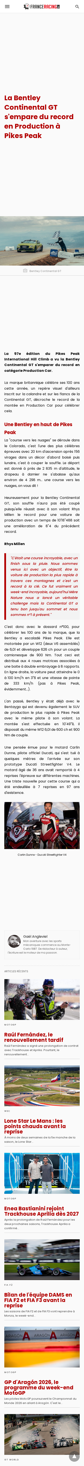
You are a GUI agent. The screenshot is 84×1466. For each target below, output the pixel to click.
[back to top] (74, 1456)
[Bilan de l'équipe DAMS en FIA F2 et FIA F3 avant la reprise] (42, 1259)
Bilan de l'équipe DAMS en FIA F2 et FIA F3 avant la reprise (38, 1300)
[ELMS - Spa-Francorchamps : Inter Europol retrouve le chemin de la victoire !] (42, 1434)
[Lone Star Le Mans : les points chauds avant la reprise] (42, 1085)
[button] (42, 825)
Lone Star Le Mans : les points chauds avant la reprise (35, 1126)
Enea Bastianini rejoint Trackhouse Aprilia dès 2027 (41, 1211)
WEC (7, 1111)
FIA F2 (8, 1285)
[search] (77, 6)
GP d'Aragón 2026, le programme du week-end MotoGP (38, 1387)
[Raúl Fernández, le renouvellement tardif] (42, 999)
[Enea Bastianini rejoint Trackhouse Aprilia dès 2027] (42, 1173)
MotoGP (10, 1024)
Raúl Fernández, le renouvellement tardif (33, 1037)
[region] (42, 49)
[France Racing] (42, 6)
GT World (11, 1459)
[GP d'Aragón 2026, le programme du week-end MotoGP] (42, 1347)
